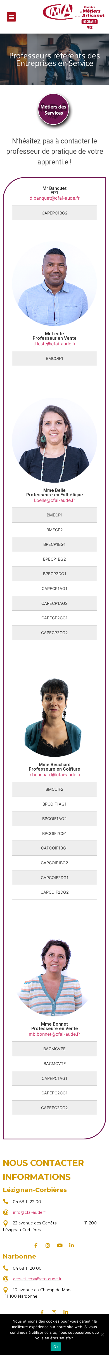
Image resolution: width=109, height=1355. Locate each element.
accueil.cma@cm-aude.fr (37, 1278)
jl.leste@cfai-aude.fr (55, 343)
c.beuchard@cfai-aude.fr (55, 774)
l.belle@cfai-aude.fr (54, 500)
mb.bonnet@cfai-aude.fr (54, 1034)
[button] (11, 17)
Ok (55, 1346)
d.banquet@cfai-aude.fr (55, 198)
